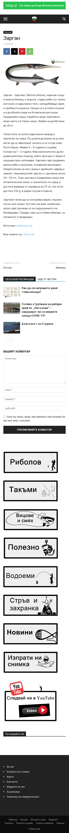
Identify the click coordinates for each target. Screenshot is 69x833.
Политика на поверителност (23, 796)
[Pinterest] (22, 51)
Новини (60, 823)
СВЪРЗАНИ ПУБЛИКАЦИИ (19, 279)
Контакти (12, 781)
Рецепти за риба (24, 823)
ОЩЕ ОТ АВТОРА (47, 279)
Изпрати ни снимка (18, 771)
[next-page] (11, 340)
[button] (5, 19)
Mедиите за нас (16, 786)
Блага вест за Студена (37, 323)
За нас (10, 766)
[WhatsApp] (29, 51)
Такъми (24, 819)
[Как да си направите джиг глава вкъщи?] (11, 292)
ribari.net (29, 234)
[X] (14, 51)
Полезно (7, 32)
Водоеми (53, 819)
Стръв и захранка (44, 823)
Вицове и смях (38, 819)
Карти (10, 776)
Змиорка (61, 267)
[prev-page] (5, 340)
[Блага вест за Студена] (11, 327)
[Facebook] (6, 51)
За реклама (13, 791)
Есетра (7, 267)
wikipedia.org (24, 225)
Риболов (13, 819)
